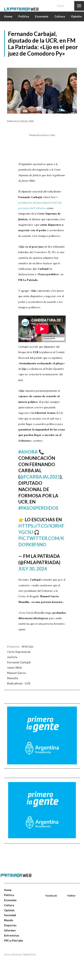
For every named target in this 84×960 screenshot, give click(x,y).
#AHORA (28, 452)
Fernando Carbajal (19, 662)
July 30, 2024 (32, 568)
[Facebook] (45, 890)
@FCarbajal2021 (40, 476)
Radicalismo (15, 683)
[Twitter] (67, 890)
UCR (27, 683)
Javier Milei (14, 667)
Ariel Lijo (27, 646)
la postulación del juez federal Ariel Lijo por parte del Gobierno (40, 203)
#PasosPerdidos (38, 508)
